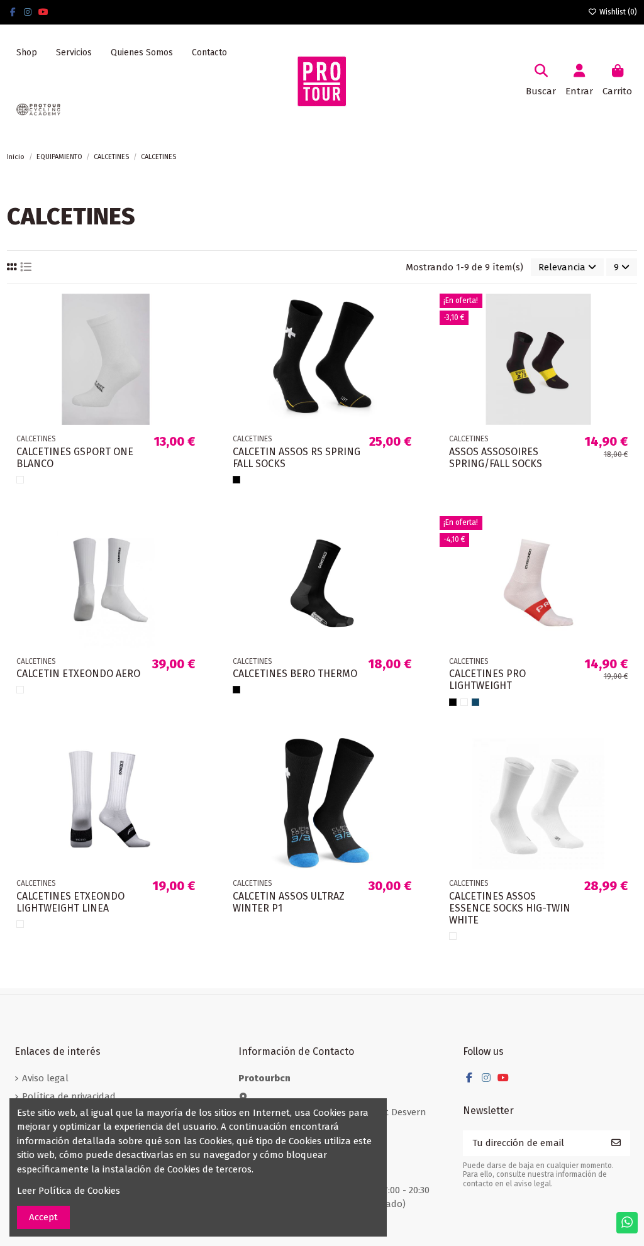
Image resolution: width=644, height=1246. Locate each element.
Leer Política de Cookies (68, 1190)
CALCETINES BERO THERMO (295, 674)
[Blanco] (20, 479)
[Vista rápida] (194, 358)
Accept (43, 1217)
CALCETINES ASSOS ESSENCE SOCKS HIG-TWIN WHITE (509, 908)
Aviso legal (45, 1078)
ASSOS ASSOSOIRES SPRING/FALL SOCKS (495, 458)
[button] (74, 53)
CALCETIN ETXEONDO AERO (78, 674)
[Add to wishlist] (194, 313)
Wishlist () (617, 12)
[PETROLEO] (475, 702)
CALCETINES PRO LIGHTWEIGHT (487, 680)
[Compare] (194, 336)
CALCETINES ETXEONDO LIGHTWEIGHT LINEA (70, 902)
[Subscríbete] (616, 1143)
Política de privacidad (69, 1096)
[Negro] (236, 479)
